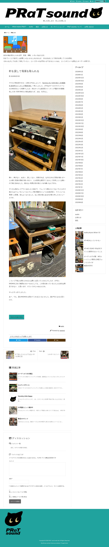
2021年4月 (79, 178)
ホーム (7, 32)
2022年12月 (79, 120)
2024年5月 (79, 108)
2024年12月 (79, 93)
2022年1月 (79, 151)
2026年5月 (79, 72)
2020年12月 (79, 190)
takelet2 (62, 330)
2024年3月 (79, 111)
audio (14, 32)
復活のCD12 (88, 266)
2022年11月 (79, 123)
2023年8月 (79, 114)
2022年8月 (79, 132)
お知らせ (78, 217)
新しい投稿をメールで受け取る (18, 497)
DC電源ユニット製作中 (25, 407)
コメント (11, 461)
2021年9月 (79, 163)
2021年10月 (79, 160)
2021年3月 (79, 181)
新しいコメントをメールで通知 (18, 492)
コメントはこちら (17, 317)
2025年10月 (79, 81)
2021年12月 (79, 154)
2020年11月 (79, 193)
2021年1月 (79, 187)
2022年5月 (79, 138)
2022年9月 (79, 129)
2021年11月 (79, 157)
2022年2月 (79, 148)
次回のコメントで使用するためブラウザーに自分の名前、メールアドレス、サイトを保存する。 (37, 486)
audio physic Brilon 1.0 (92, 232)
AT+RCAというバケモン (92, 240)
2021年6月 (79, 172)
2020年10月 (79, 196)
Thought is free (64, 543)
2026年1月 (79, 75)
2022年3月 (79, 145)
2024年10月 (79, 96)
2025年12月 (79, 78)
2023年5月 (79, 117)
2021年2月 (79, 184)
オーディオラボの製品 (25, 374)
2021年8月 (79, 166)
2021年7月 (79, 169)
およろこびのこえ (24, 385)
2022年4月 (79, 141)
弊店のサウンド (23, 419)
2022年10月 (79, 126)
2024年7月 (79, 102)
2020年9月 (79, 199)
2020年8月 (79, 202)
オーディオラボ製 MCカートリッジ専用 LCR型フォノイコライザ (93, 259)
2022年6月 (79, 135)
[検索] (104, 1)
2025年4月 (79, 90)
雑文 (76, 220)
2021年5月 (79, 175)
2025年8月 (79, 84)
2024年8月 (79, 99)
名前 (11, 478)
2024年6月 (79, 105)
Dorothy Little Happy (25, 396)
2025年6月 (79, 87)
